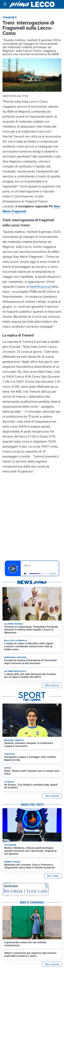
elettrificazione (40, 286)
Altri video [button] (53, 875)
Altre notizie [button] (52, 685)
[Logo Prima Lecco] (32, 4)
